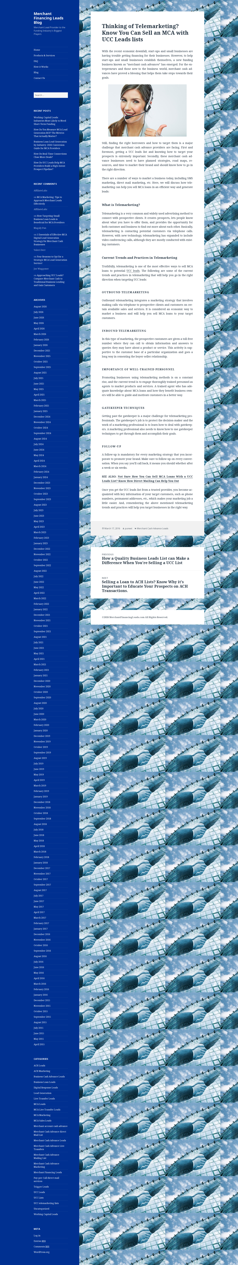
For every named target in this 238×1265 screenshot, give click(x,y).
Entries (40, 1241)
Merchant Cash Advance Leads (50, 1140)
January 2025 (41, 411)
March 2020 (40, 719)
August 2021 (40, 636)
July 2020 (38, 708)
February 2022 (41, 603)
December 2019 (42, 736)
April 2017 (39, 912)
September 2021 (42, 631)
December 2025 (42, 350)
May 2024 (39, 455)
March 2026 (40, 334)
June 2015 (39, 1033)
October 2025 (41, 361)
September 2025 (42, 367)
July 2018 (38, 829)
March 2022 (40, 598)
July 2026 (38, 312)
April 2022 (39, 592)
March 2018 (40, 851)
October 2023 (41, 493)
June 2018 (39, 835)
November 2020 (42, 686)
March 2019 (40, 785)
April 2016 (39, 978)
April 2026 (39, 328)
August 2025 (40, 372)
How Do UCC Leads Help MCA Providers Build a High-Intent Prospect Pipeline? (49, 166)
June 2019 (39, 769)
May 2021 (39, 653)
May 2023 (39, 521)
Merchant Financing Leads (48, 1172)
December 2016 (42, 934)
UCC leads (133, 271)
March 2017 (40, 917)
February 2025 (41, 405)
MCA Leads (39, 1104)
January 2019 (41, 796)
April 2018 (39, 846)
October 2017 (41, 879)
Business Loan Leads (44, 1082)
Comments (41, 1246)
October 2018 (41, 813)
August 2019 (40, 758)
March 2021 (40, 664)
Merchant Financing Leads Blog (48, 18)
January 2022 (41, 609)
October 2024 (41, 427)
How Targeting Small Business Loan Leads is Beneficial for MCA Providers (49, 219)
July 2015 (38, 1027)
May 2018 (39, 840)
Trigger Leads (41, 1186)
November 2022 (42, 554)
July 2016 (38, 961)
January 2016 (41, 994)
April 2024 (39, 460)
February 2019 (41, 791)
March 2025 (40, 400)
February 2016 (41, 989)
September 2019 (42, 752)
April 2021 (39, 658)
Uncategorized (41, 1208)
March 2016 (40, 983)
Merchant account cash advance (50, 1126)
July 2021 (38, 642)
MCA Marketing (42, 1115)
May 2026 (39, 323)
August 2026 (40, 306)
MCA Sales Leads (42, 1120)
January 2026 (41, 345)
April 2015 (39, 1044)
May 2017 (39, 906)
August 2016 (40, 956)
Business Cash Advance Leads (49, 1076)
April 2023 (39, 526)
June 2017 (39, 901)
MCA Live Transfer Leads (47, 1109)
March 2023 (40, 532)
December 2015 (42, 1000)
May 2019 (39, 774)
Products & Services (44, 55)
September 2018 (42, 818)
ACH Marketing (42, 1071)
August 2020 (40, 702)
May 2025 (39, 389)
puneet (128, 528)
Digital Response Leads (46, 1087)
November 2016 (42, 939)
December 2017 (42, 868)
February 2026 (41, 339)
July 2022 (38, 576)
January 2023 (41, 543)
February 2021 (41, 669)
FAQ (36, 61)
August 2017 (40, 890)
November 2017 (42, 873)
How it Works (41, 66)
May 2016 (39, 972)
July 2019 (38, 763)
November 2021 (42, 620)
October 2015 (41, 1011)
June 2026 (39, 317)
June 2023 (39, 515)
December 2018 (42, 802)
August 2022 (40, 570)
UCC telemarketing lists (46, 1203)
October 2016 (41, 945)
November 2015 (42, 1005)
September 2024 (42, 433)
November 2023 (42, 488)
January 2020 (41, 730)
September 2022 (42, 565)
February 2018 (41, 857)
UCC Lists (39, 1197)
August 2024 (40, 438)
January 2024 (41, 477)
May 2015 (39, 1038)
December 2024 (42, 416)
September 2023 (42, 499)
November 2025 (42, 356)
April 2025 (39, 394)
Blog (36, 72)
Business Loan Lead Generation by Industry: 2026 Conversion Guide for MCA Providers (50, 145)
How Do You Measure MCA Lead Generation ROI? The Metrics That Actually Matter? (50, 133)
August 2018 (40, 824)
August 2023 (40, 504)
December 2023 (42, 482)
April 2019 (39, 780)
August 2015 (40, 1022)
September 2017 (42, 884)
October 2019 (41, 747)
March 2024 (40, 466)
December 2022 (42, 548)
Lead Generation (42, 1093)
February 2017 (41, 923)
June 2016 (39, 967)
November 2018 (42, 807)
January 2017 (41, 928)
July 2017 (38, 895)
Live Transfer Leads (44, 1098)
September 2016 (42, 950)
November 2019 (42, 741)
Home (37, 49)
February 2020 (41, 725)
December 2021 (42, 614)
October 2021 (41, 625)
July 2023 (38, 510)
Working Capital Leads (46, 1214)
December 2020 (42, 680)
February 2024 (41, 471)
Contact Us (39, 78)
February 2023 (41, 537)
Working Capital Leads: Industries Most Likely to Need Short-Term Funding (50, 121)
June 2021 (39, 647)
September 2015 (42, 1016)
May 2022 (39, 587)
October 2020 (41, 691)
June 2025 (39, 383)
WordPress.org (42, 1252)
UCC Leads (39, 1192)
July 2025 (38, 378)
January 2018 (41, 862)
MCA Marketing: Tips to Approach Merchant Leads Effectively (48, 200)
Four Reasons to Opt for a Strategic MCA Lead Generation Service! (50, 260)
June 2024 (39, 449)
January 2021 (41, 675)
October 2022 (41, 559)
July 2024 (38, 444)
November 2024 (42, 422)
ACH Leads (39, 1065)
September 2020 (42, 697)
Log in (37, 1235)
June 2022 (39, 581)
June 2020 (39, 714)
